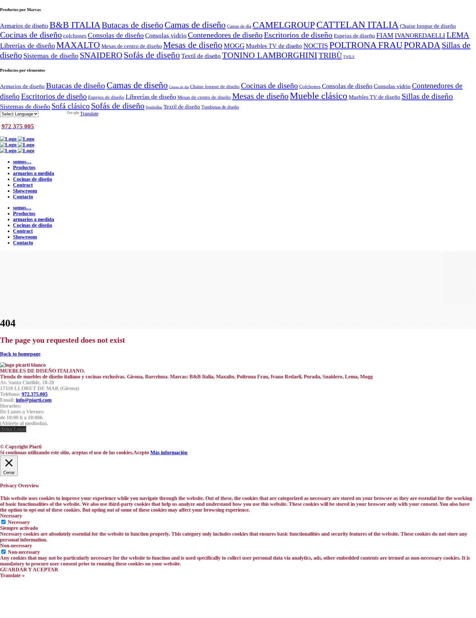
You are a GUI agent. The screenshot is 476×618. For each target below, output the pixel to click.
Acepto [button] (141, 452)
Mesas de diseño (192, 45)
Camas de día (239, 26)
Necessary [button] (11, 515)
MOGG (234, 45)
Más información (168, 452)
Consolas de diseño (116, 35)
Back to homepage (20, 354)
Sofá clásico (70, 105)
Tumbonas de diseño (220, 107)
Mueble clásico (318, 95)
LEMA (458, 34)
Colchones (310, 86)
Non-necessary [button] (16, 545)
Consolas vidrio (166, 35)
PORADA (422, 45)
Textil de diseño (201, 56)
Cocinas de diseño (31, 35)
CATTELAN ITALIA (357, 24)
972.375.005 (35, 394)
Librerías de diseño (27, 46)
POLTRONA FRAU (365, 45)
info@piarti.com (33, 400)
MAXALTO (78, 45)
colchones (74, 35)
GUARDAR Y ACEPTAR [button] (29, 569)
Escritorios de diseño (298, 34)
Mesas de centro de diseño (131, 46)
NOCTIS (315, 45)
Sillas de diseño (427, 96)
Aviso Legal (13, 429)
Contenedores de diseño (225, 34)
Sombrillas (154, 107)
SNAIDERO (101, 55)
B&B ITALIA (75, 25)
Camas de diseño (195, 25)
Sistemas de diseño (50, 56)
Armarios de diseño (24, 25)
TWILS (348, 57)
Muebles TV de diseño (274, 45)
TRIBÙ (330, 55)
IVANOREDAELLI (420, 35)
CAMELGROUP (284, 25)
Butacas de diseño (132, 25)
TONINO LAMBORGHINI (269, 55)
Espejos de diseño (354, 35)
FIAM (384, 35)
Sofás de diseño (152, 55)
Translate (89, 113)
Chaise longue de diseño (428, 26)
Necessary (19, 522)
